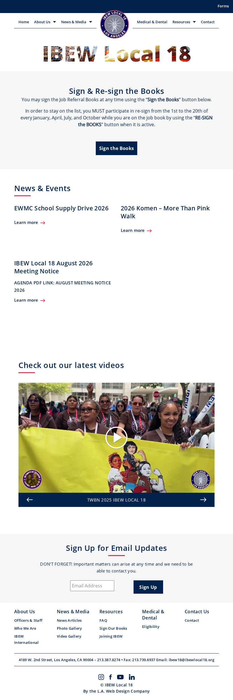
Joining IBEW (110, 636)
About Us (42, 21)
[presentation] (30, 500)
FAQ (103, 620)
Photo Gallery (69, 628)
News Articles (69, 620)
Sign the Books (116, 148)
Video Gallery (69, 636)
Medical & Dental (152, 21)
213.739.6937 (144, 659)
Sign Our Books (113, 628)
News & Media (73, 21)
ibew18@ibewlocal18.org (192, 659)
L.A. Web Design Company (123, 691)
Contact (208, 21)
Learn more (26, 222)
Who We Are (25, 628)
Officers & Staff (28, 620)
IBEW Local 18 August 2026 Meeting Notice (53, 267)
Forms (223, 6)
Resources (181, 21)
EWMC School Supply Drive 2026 (61, 208)
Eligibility (150, 626)
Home (23, 21)
